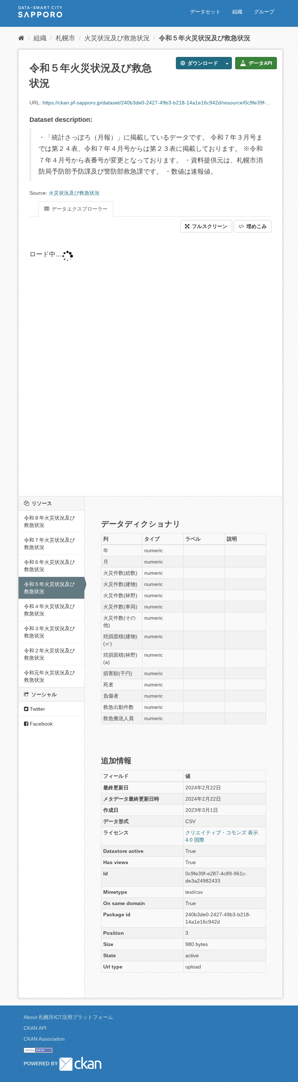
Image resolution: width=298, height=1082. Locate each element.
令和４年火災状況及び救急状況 (49, 609)
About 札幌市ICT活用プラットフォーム (68, 1017)
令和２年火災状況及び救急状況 (49, 654)
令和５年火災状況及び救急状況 (204, 38)
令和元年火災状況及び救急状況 (49, 676)
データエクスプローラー (79, 209)
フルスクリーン (208, 226)
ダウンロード (202, 63)
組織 (237, 12)
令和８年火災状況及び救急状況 (49, 521)
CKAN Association (44, 1039)
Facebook (40, 724)
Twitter (36, 709)
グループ (264, 12)
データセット (205, 12)
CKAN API (35, 1028)
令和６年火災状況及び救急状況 (49, 565)
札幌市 (65, 38)
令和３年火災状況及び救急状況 (49, 632)
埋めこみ (256, 226)
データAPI (259, 63)
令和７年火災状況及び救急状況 (49, 543)
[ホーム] (21, 38)
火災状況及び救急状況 (117, 38)
